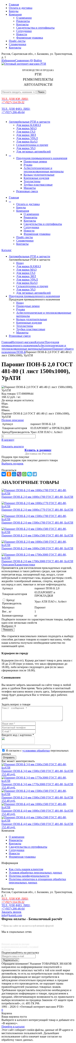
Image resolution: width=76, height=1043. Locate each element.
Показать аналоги (12, 446)
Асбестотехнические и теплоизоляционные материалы (44, 170)
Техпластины (32, 181)
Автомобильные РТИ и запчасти (29, 121)
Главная (14, 4)
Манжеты (30, 188)
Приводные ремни (35, 161)
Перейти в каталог (13, 1026)
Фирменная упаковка (29, 37)
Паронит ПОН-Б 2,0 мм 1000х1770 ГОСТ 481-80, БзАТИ (37, 509)
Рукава (28, 164)
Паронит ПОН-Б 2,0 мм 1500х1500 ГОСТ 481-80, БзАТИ (37, 535)
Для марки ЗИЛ (26, 135)
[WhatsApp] (24, 474)
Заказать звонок (11, 911)
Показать (8, 629)
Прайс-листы (17, 41)
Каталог (6, 250)
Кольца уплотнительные (39, 174)
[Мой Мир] (14, 474)
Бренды (13, 11)
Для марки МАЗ (26, 128)
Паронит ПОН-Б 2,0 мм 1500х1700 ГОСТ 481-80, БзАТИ (37, 522)
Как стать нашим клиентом (26, 869)
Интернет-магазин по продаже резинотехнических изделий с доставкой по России (19, 947)
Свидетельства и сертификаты (35, 27)
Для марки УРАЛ (27, 138)
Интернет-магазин (23, 342)
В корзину (7, 439)
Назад (20, 263)
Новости (21, 34)
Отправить (9, 757)
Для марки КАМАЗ (28, 125)
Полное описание (12, 420)
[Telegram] (34, 474)
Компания (15, 14)
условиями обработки (36, 750)
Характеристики (24, 564)
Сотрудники (24, 31)
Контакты (22, 24)
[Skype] (29, 474)
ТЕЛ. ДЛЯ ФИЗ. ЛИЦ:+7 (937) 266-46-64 (15, 110)
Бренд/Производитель (11, 601)
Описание (7, 564)
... (10, 154)
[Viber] (19, 474)
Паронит (47, 348)
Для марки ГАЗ (25, 131)
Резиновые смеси (27, 191)
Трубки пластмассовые (38, 184)
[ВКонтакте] (3, 474)
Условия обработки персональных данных (35, 872)
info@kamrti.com (11, 915)
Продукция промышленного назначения (41, 158)
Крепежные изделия (36, 178)
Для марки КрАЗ (26, 141)
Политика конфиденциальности (29, 875)
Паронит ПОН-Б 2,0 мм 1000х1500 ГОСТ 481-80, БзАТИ (37, 548)
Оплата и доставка (20, 7)
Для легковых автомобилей (33, 151)
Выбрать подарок (12, 463)
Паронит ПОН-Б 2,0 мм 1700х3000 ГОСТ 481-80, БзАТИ (37, 561)
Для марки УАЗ (25, 148)
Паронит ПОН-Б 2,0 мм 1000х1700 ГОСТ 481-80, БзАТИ (37, 496)
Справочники (17, 44)
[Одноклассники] (9, 474)
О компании (24, 17)
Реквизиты (23, 21)
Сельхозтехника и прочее (32, 144)
